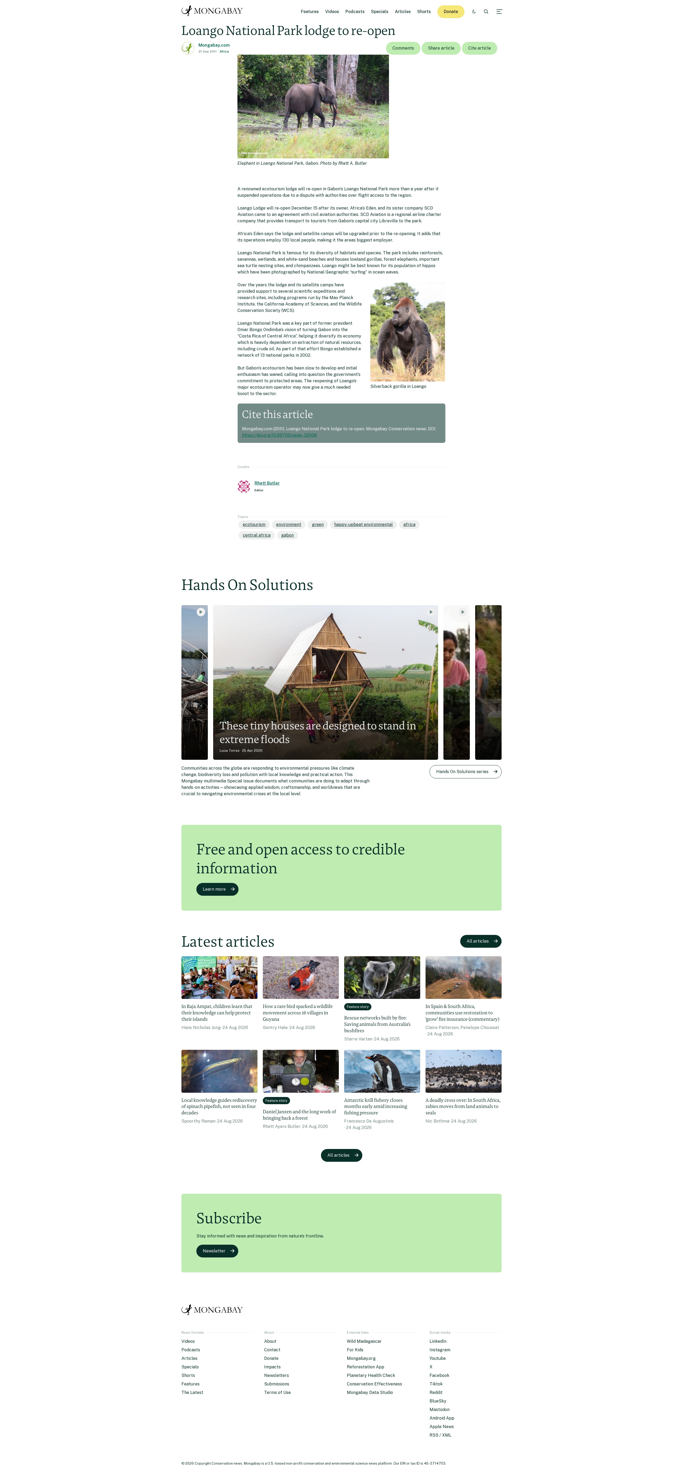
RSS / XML (440, 1435)
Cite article (479, 48)
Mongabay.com (214, 45)
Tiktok (436, 1383)
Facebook (439, 1375)
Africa (224, 51)
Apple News (442, 1426)
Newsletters (276, 1375)
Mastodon (440, 1409)
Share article (441, 48)
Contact (272, 1349)
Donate (451, 11)
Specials (379, 11)
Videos (332, 11)
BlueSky (438, 1401)
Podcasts (355, 11)
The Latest (192, 1392)
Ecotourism (254, 524)
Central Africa (257, 535)
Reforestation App (365, 1366)
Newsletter (214, 1250)
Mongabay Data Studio (370, 1392)
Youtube (438, 1358)
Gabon (287, 535)
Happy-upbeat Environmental (363, 524)
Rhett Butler (267, 483)
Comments (403, 48)
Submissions (276, 1383)
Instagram (440, 1349)
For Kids (355, 1349)
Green (318, 524)
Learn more (214, 889)
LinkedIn (438, 1341)
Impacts (272, 1366)
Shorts (424, 11)
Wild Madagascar (364, 1341)
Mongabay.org (361, 1358)
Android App (442, 1418)
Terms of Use (277, 1392)
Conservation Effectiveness (374, 1383)
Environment (288, 524)
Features (310, 11)
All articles (478, 941)
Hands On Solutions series (462, 771)
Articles (403, 11)
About (270, 1341)
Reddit (436, 1392)
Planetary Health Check (371, 1375)
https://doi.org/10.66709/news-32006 (279, 435)
